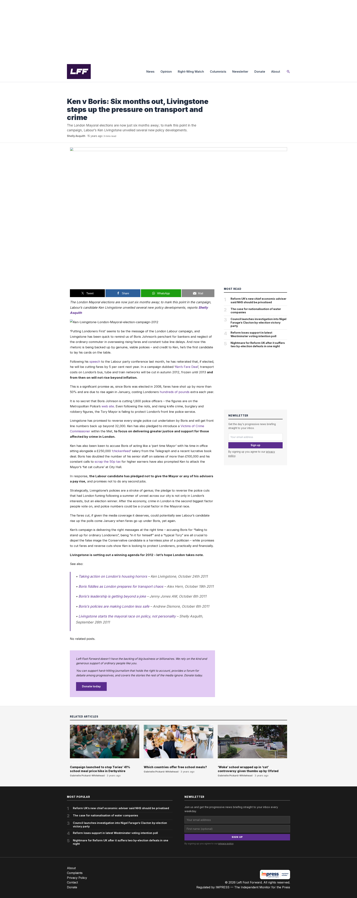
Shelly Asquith (76, 135)
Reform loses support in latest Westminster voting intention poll (253, 334)
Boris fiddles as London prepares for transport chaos (120, 586)
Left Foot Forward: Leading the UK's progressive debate (79, 71)
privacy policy (225, 843)
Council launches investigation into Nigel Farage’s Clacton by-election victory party (258, 322)
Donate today (91, 686)
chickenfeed (121, 451)
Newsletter (240, 71)
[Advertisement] (178, 30)
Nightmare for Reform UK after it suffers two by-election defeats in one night (258, 344)
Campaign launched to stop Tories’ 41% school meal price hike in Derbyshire (100, 769)
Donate (259, 71)
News (150, 71)
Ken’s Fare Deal (186, 367)
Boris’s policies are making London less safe (113, 606)
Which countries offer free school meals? (175, 767)
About (275, 71)
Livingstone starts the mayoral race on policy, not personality (127, 616)
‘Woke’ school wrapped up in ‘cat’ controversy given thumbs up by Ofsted (248, 769)
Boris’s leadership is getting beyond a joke (112, 596)
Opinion (166, 71)
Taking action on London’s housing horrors (112, 576)
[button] (288, 71)
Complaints (75, 873)
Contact (72, 882)
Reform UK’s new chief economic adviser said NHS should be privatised (258, 300)
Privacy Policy (77, 878)
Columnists (218, 71)
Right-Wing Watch (191, 71)
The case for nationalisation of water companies (256, 310)
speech (94, 361)
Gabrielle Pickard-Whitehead (87, 775)
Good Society (76, 94)
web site (108, 406)
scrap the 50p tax (108, 461)
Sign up (255, 445)
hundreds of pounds (174, 392)
